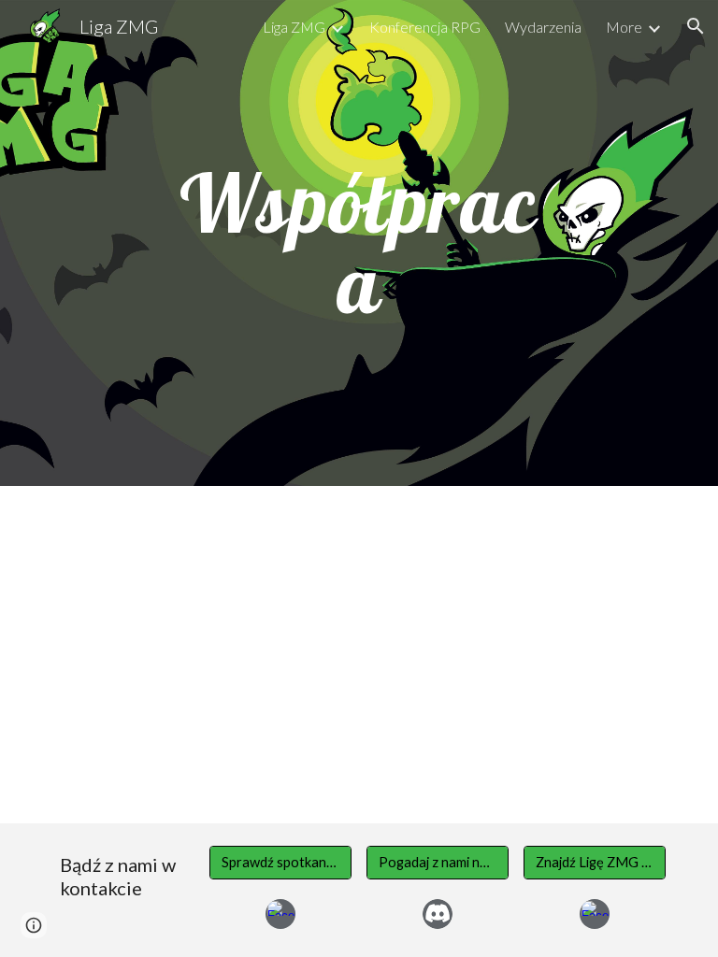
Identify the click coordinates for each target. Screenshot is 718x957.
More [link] (624, 27)
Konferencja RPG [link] (425, 27)
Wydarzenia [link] (543, 27)
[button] (695, 26)
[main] (358, 243)
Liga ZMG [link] (294, 27)
